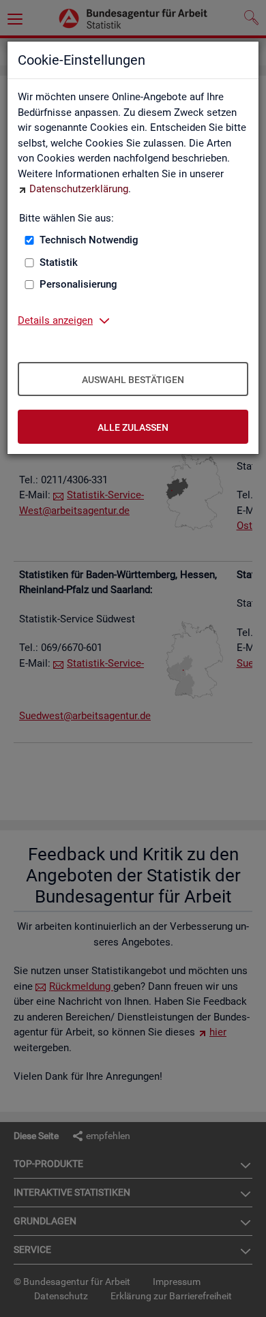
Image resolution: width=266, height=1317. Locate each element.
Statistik (59, 262)
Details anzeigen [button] (55, 320)
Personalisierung (78, 284)
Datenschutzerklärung (78, 189)
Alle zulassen (133, 427)
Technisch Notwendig (89, 240)
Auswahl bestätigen (133, 379)
